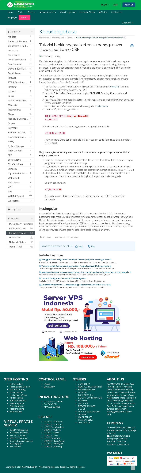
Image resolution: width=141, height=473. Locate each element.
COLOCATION (50, 404)
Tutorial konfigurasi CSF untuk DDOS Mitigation (63, 278)
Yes (80, 246)
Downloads (14, 237)
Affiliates (103, 12)
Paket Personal (16, 397)
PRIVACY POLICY (85, 420)
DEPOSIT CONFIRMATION (90, 397)
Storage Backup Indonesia (21, 441)
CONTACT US (84, 422)
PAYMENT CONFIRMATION (85, 393)
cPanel (47, 384)
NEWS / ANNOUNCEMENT (90, 386)
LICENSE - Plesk (51, 435)
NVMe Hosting (16, 384)
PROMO (24, 17)
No (92, 246)
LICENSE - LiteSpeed (53, 421)
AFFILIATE (82, 400)
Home (11, 12)
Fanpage (12, 17)
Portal (21, 12)
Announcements (48, 12)
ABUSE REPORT (85, 417)
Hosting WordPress (18, 395)
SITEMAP (82, 414)
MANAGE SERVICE (52, 407)
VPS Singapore (16, 443)
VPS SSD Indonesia (18, 435)
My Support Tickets (19, 223)
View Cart (129, 4)
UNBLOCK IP (84, 384)
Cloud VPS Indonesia (19, 430)
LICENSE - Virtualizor (53, 424)
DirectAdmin (49, 386)
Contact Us (116, 12)
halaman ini (102, 106)
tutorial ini (114, 86)
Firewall (70, 38)
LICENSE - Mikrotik (52, 438)
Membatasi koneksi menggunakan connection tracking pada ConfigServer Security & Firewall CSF (86, 272)
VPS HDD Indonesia (18, 438)
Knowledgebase (68, 12)
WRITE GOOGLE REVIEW (89, 411)
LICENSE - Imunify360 (53, 443)
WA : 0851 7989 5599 (116, 441)
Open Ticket (15, 246)
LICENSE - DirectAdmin (54, 441)
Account (127, 23)
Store (31, 12)
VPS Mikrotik (15, 446)
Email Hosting (16, 411)
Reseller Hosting (17, 408)
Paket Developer (17, 406)
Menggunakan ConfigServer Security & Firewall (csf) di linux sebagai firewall (76, 260)
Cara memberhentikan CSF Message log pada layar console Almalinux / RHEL (76, 284)
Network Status (87, 12)
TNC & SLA (83, 403)
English (104, 4)
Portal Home (44, 38)
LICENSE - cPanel (51, 432)
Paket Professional (18, 400)
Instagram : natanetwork (118, 444)
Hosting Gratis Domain (20, 386)
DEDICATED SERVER (53, 401)
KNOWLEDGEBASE (86, 389)
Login (115, 4)
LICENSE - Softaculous (54, 427)
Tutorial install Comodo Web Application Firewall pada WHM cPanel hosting (76, 266)
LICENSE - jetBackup (53, 446)
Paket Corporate (17, 403)
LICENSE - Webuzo (52, 430)
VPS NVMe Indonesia (19, 432)
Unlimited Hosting (17, 389)
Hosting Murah (16, 392)
